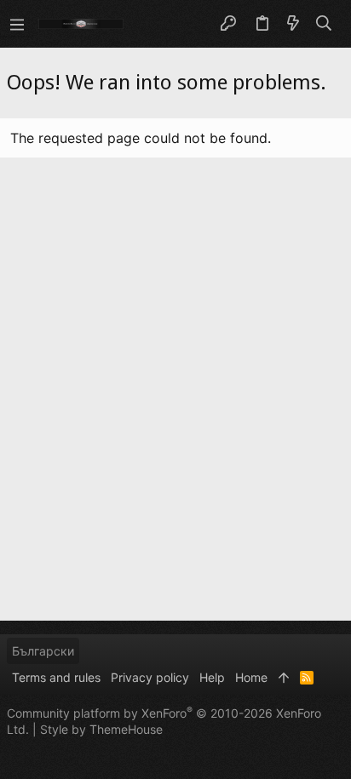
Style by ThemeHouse (101, 729)
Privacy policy (150, 677)
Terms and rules (56, 677)
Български (43, 651)
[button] (17, 23)
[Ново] (293, 24)
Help (212, 677)
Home (251, 677)
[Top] (284, 677)
